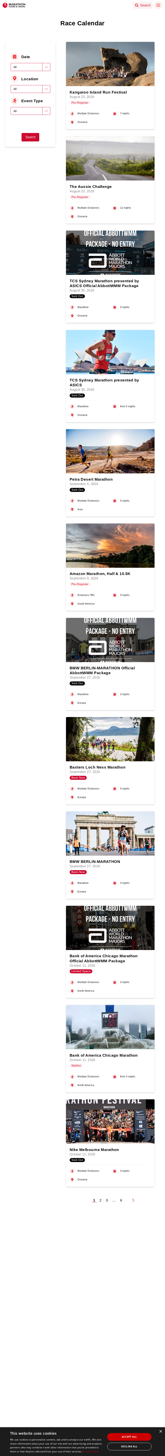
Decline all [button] (129, 1446)
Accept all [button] (129, 1436)
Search (30, 137)
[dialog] (82, 1441)
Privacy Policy (91, 1451)
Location (29, 79)
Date (25, 57)
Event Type (32, 101)
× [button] (160, 1431)
